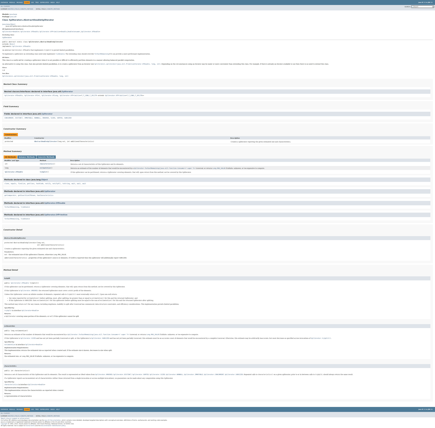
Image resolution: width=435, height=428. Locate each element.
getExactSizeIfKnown (26, 195)
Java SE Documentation (53, 420)
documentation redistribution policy (53, 425)
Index (52, 2)
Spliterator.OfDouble (29, 31)
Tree (37, 2)
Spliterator (7, 31)
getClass (30, 183)
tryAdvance (25, 207)
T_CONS (86, 95)
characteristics (46, 164)
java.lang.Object (8, 24)
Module (12, 2)
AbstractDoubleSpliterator (45, 141)
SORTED (59, 118)
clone (6, 183)
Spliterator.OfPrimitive (49, 31)
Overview (4, 2)
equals (13, 183)
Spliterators (7, 37)
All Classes (5, 6)
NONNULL (37, 118)
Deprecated (44, 2)
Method (30, 9)
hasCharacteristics (45, 195)
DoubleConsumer (74, 31)
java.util (13, 17)
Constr (23, 9)
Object (12, 44)
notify (48, 183)
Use (32, 2)
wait (73, 183)
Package (20, 2)
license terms (30, 425)
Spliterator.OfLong (50, 95)
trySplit (43, 172)
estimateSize (45, 168)
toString (66, 183)
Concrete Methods (46, 157)
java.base (13, 14)
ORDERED (45, 118)
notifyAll (56, 183)
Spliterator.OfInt (32, 95)
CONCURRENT (8, 118)
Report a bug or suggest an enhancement (15, 418)
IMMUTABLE (28, 118)
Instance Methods (27, 157)
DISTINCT (19, 118)
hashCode (39, 183)
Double (16, 31)
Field (17, 9)
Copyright (4, 424)
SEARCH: (407, 7)
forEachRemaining (11, 207)
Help (58, 2)
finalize (21, 183)
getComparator (10, 195)
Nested (11, 9)
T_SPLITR (93, 95)
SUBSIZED (67, 118)
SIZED (53, 118)
